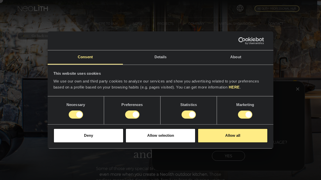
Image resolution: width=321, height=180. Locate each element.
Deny (88, 135)
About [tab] (235, 57)
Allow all (232, 135)
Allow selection (160, 135)
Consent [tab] (85, 57)
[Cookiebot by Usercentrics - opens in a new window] (246, 40)
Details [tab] (160, 57)
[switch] (132, 115)
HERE (234, 87)
